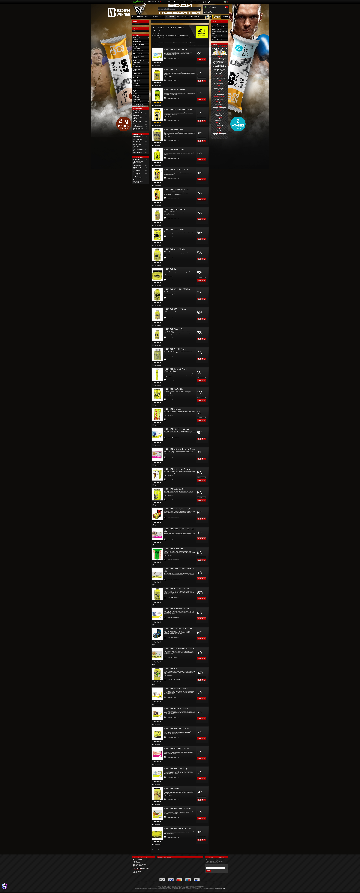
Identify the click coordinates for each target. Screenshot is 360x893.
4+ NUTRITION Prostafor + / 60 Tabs (176, 609)
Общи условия (136, 862)
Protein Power (136, 146)
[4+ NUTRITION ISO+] (157, 674)
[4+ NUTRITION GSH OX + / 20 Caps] (157, 54)
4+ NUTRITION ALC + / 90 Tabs (174, 249)
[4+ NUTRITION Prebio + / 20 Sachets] (157, 733)
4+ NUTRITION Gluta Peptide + (174, 489)
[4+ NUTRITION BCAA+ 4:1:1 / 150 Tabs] (157, 594)
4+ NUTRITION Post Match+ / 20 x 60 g (177, 828)
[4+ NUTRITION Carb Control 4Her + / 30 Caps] (157, 454)
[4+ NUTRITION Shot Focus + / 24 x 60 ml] (157, 514)
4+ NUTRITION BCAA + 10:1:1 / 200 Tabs (177, 289)
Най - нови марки (138, 104)
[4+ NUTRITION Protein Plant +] (157, 554)
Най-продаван (187, 42)
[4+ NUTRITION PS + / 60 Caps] (157, 334)
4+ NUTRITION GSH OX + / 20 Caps (175, 49)
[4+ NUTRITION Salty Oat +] (157, 414)
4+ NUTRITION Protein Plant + (174, 549)
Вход (226, 17)
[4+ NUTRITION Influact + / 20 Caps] (157, 773)
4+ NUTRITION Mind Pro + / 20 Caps (176, 429)
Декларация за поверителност (140, 864)
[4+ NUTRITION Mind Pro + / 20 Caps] (157, 434)
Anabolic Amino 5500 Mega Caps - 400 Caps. (138, 162)
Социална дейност (195, 1)
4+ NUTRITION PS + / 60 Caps (174, 329)
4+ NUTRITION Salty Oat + (173, 409)
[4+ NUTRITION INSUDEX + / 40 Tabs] (157, 713)
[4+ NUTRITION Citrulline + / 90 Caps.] (157, 194)
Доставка (171, 1)
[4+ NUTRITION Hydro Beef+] (157, 134)
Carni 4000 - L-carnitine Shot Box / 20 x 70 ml (137, 175)
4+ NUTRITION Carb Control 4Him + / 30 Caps (179, 649)
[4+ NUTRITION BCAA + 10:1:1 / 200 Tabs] (157, 294)
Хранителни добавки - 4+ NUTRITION (165, 21)
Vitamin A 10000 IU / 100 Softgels (138, 181)
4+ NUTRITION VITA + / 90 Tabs (174, 89)
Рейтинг (193, 42)
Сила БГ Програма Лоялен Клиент (141, 868)
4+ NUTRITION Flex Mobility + (174, 389)
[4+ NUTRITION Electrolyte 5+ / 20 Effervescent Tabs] (157, 374)
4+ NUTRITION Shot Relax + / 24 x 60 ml (178, 629)
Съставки (155, 17)
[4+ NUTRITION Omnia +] (157, 274)
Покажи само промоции (202, 45)
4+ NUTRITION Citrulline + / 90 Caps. (176, 189)
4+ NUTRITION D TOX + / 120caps (175, 309)
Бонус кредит (215, 24)
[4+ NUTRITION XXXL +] (157, 74)
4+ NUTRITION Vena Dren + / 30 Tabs (176, 748)
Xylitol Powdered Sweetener (137, 142)
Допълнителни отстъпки (218, 26)
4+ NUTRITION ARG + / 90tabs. (174, 149)
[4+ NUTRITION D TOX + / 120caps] (157, 314)
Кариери (135, 867)
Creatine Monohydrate (138, 126)
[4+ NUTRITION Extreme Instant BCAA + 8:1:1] (157, 114)
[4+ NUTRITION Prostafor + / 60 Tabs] (157, 614)
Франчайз (157, 1)
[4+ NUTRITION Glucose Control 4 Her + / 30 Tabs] (157, 534)
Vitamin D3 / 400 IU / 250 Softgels (138, 129)
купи (226, 7)
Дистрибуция (187, 1)
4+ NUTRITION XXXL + (171, 69)
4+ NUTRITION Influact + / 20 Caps (176, 768)
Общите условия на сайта (220, 888)
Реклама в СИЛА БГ (137, 860)
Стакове (162, 17)
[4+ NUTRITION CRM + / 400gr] (157, 234)
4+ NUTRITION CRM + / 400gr (174, 229)
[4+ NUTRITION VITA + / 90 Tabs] (157, 94)
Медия (191, 17)
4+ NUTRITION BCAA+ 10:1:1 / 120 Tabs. (177, 169)
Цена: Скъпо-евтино (178, 42)
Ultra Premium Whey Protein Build (137, 150)
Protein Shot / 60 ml (137, 139)
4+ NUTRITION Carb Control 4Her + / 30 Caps (179, 449)
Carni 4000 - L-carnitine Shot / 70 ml (138, 111)
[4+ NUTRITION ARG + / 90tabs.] (157, 154)
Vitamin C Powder (137, 144)
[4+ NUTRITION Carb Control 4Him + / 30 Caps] (157, 654)
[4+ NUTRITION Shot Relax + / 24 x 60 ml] (157, 634)
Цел (151, 17)
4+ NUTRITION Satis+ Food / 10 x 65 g (177, 469)
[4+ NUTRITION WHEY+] (157, 793)
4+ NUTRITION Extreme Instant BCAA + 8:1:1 (179, 109)
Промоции (140, 17)
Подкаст (196, 17)
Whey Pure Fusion (137, 125)
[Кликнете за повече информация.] (165, 58)
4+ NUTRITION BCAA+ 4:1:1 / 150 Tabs (176, 589)
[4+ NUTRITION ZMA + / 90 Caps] (157, 214)
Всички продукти (170, 17)
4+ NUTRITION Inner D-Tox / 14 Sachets (177, 808)
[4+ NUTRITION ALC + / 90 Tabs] (157, 254)
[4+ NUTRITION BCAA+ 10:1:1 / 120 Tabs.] (157, 174)
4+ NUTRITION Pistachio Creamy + (176, 349)
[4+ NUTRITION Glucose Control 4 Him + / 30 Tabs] (157, 574)
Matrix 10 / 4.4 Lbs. (137, 117)
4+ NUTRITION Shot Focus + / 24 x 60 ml (178, 509)
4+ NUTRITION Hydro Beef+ (173, 129)
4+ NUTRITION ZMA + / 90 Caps (174, 209)
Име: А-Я (161, 42)
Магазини (176, 1)
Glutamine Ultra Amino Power (136, 114)
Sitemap (135, 872)
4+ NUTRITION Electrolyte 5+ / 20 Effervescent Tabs (175, 370)
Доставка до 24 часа (217, 29)
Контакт (181, 1)
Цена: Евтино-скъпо (168, 42)
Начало (134, 17)
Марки (146, 17)
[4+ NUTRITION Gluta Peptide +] (157, 494)
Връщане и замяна (137, 865)
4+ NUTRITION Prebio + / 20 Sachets (176, 728)
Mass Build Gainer (137, 152)
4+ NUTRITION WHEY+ (171, 788)
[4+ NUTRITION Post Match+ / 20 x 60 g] (157, 833)
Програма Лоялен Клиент (218, 40)
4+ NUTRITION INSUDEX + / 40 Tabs (176, 708)
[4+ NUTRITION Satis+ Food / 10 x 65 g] (157, 474)
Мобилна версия (137, 871)
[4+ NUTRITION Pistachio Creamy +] (157, 354)
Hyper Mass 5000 (137, 165)
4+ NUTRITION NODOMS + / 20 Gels (176, 689)
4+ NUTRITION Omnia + (172, 269)
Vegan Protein (136, 159)
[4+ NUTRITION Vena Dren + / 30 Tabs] (157, 753)
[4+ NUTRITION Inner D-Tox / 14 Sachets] (157, 813)
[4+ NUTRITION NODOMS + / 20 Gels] (157, 694)
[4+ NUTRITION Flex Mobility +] (157, 394)
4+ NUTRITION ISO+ (170, 669)
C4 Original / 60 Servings (136, 171)
